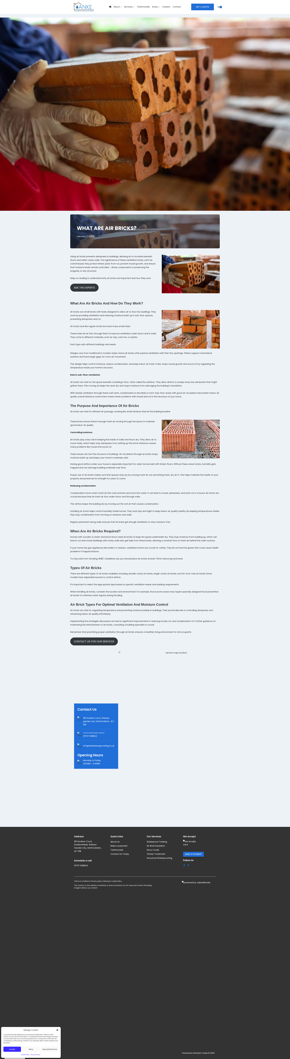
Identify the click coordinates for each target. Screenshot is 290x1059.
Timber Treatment (156, 854)
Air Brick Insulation (156, 845)
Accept (12, 1049)
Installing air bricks (79, 511)
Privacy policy (96, 881)
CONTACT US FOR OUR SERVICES (94, 641)
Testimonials (143, 6)
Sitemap (106, 881)
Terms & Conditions (82, 881)
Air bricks (74, 326)
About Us (115, 841)
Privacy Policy (35, 1055)
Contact (177, 6)
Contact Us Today (119, 854)
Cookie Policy (25, 1055)
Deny (31, 1049)
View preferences (49, 1049)
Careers (166, 6)
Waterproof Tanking (157, 841)
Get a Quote (202, 6)
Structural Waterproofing (159, 858)
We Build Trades (200, 1053)
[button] (57, 1030)
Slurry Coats (153, 849)
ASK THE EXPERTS (84, 287)
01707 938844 (90, 736)
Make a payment (118, 845)
